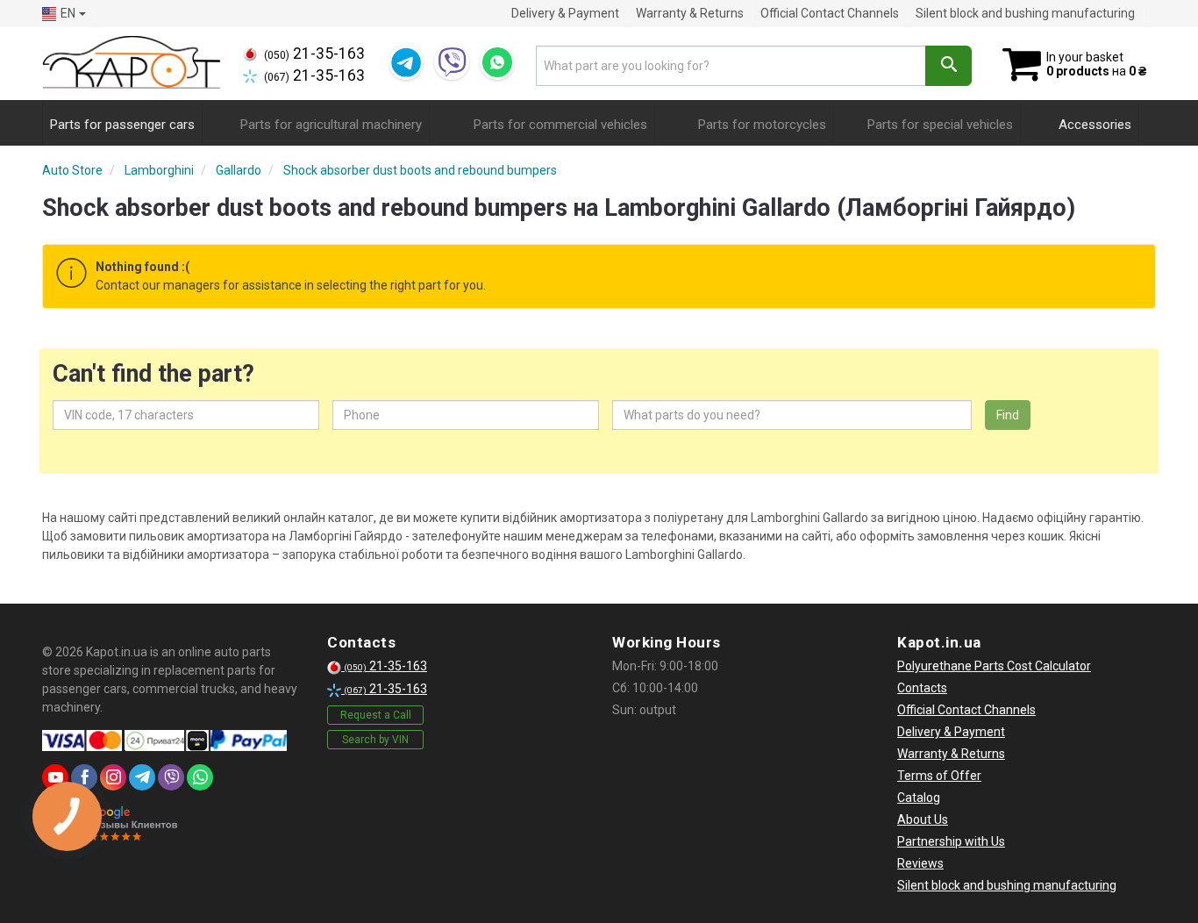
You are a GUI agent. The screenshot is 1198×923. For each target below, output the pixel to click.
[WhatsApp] (497, 62)
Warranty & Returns (690, 13)
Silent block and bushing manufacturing (1025, 13)
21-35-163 (314, 53)
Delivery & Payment (565, 13)
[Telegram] (406, 62)
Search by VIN (375, 739)
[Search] (948, 66)
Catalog (918, 798)
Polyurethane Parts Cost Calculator (994, 666)
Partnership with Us (951, 841)
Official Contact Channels (829, 13)
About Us (922, 819)
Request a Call (375, 715)
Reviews (920, 863)
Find (1007, 415)
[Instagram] (113, 777)
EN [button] (68, 13)
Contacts (922, 688)
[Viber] (451, 62)
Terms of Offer (939, 776)
